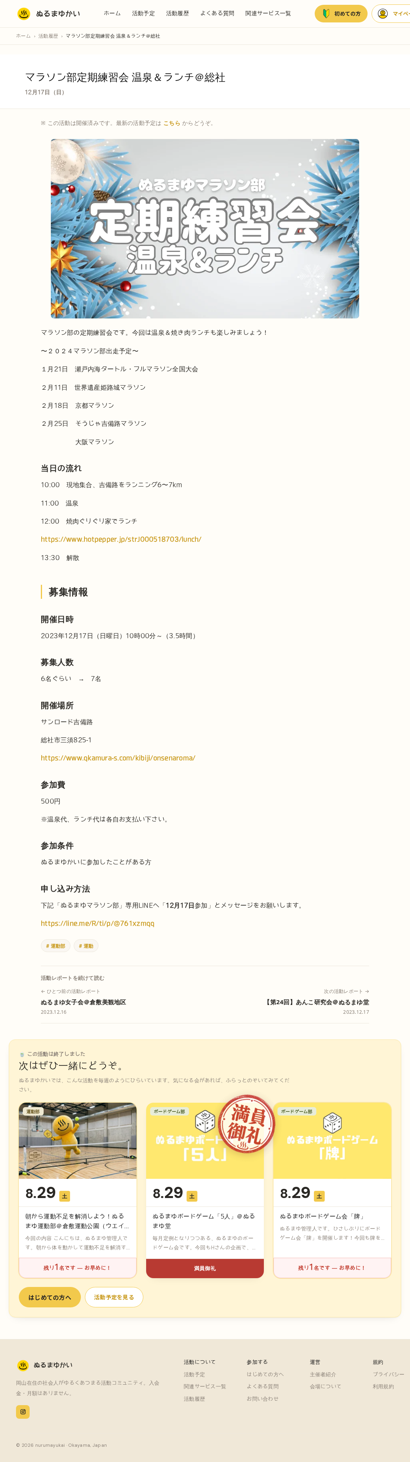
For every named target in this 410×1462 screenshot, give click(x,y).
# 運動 (86, 945)
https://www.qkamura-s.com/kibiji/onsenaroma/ (118, 758)
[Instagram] (23, 1412)
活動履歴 (177, 13)
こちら (172, 123)
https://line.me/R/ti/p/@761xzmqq (98, 923)
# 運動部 (55, 945)
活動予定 (143, 13)
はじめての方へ (49, 1297)
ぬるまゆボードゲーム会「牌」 (323, 1216)
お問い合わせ (263, 1399)
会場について (326, 1386)
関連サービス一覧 (268, 13)
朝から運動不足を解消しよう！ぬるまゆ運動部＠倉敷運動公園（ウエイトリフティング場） (74, 1225)
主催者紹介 (323, 1374)
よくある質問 (217, 13)
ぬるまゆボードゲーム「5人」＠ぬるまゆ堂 (204, 1221)
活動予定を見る (114, 1297)
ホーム (112, 13)
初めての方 (347, 13)
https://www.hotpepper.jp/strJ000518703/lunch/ (121, 539)
